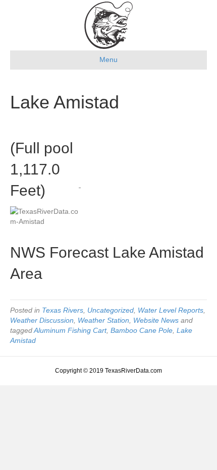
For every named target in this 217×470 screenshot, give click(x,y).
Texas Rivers (62, 310)
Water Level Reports (170, 310)
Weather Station (103, 320)
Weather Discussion (42, 320)
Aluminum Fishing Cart (70, 330)
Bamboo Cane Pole (142, 330)
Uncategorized (110, 310)
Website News (156, 320)
